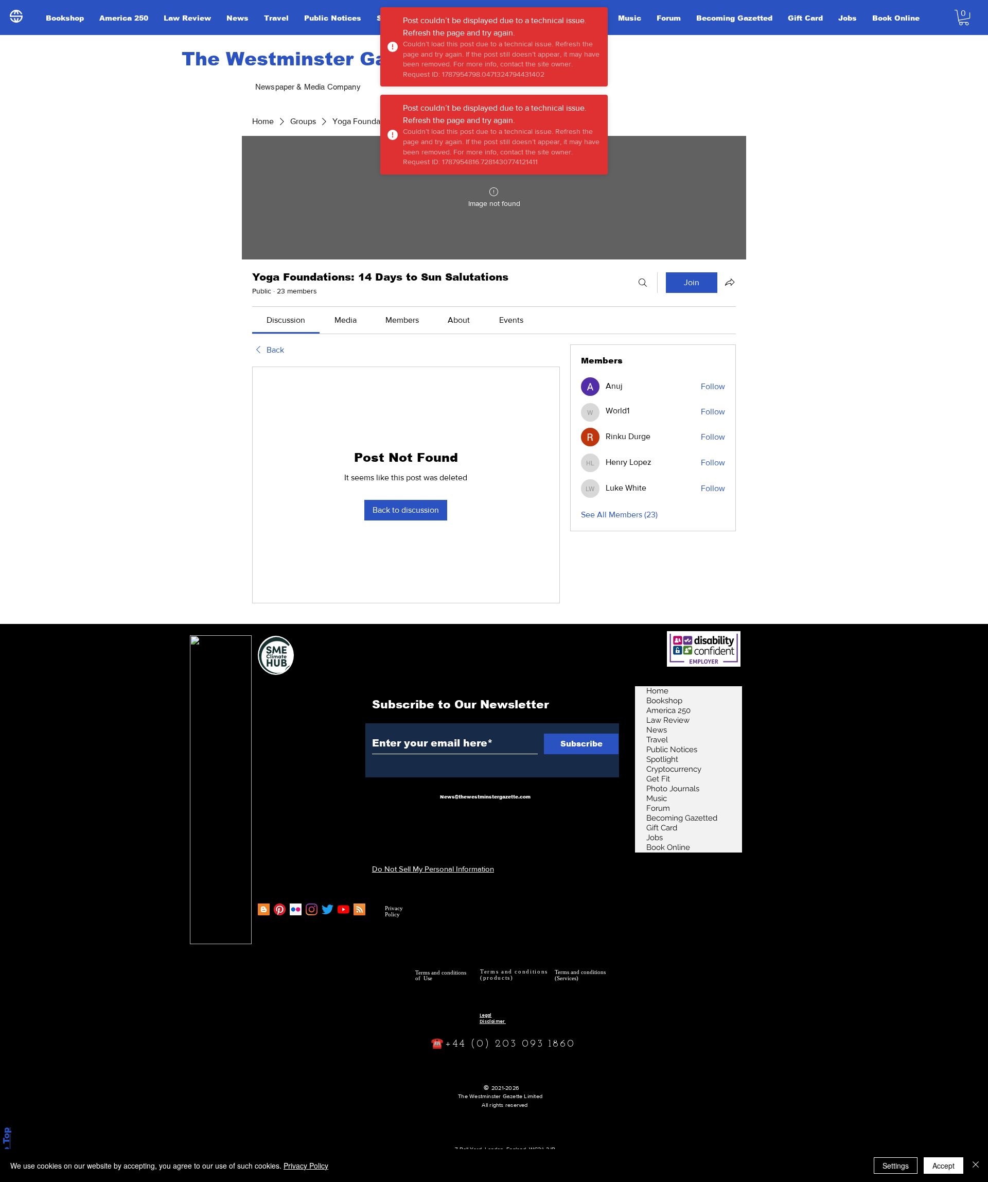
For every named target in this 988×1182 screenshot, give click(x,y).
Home (657, 691)
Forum (658, 808)
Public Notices (671, 749)
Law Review (668, 720)
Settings (896, 1165)
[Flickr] (296, 909)
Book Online (668, 847)
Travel (657, 739)
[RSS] (359, 909)
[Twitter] (327, 909)
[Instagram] (311, 909)
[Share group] (730, 282)
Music (656, 798)
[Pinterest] (280, 909)
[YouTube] (343, 909)
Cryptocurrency (673, 769)
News (656, 730)
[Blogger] (264, 909)
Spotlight (662, 759)
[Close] (975, 1165)
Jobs (654, 837)
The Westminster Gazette (310, 58)
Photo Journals (672, 788)
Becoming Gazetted (681, 818)
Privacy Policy (306, 1165)
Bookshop (664, 700)
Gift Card (661, 827)
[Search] (643, 282)
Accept (943, 1165)
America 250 (668, 710)
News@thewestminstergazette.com (485, 796)
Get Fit (658, 779)
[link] (286, 320)
